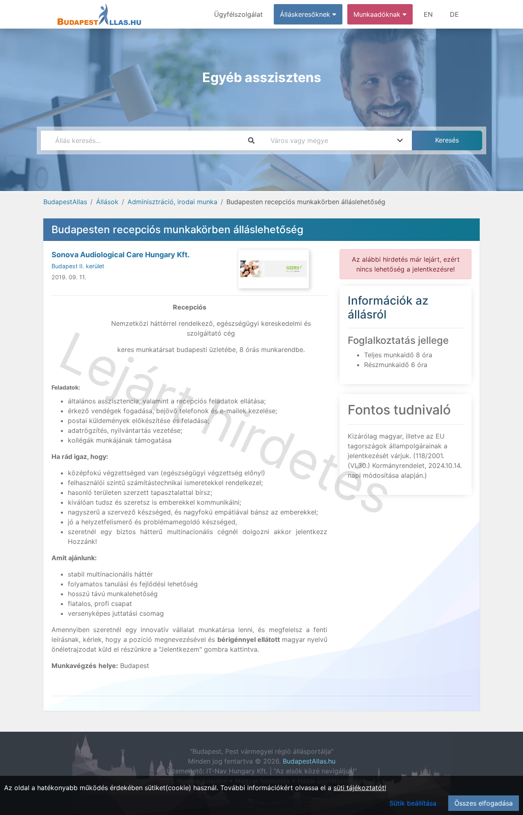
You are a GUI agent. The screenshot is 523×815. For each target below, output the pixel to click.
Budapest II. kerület (77, 266)
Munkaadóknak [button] (377, 14)
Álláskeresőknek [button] (306, 14)
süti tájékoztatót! (359, 788)
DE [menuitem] (454, 14)
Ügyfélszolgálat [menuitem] (238, 14)
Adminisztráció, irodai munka (172, 202)
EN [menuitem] (428, 14)
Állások (107, 202)
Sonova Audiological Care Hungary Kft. (120, 254)
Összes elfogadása (483, 803)
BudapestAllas (65, 202)
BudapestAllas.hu (309, 761)
